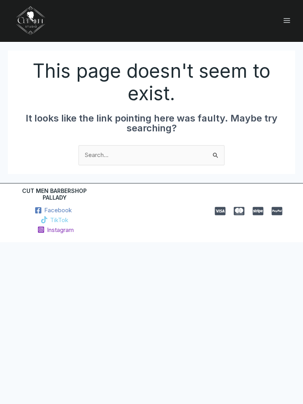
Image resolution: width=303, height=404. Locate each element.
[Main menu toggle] (287, 20)
